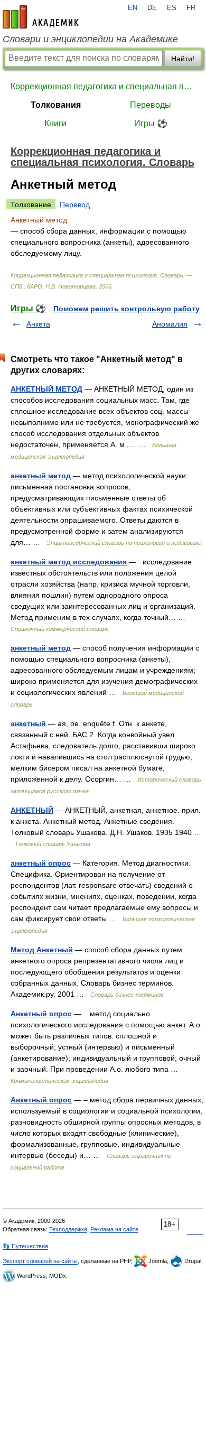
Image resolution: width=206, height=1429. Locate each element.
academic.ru (41, 17)
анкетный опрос (41, 863)
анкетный (28, 723)
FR (190, 8)
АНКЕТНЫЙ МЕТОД (46, 389)
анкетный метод (41, 475)
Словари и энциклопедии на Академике (90, 39)
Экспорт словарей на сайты (40, 1261)
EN (132, 8)
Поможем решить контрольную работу (126, 308)
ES (171, 8)
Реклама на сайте (114, 1229)
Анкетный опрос (41, 1013)
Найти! (182, 58)
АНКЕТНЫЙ (32, 810)
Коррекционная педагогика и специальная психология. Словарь (103, 86)
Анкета (38, 324)
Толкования (56, 104)
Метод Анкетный (42, 949)
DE (152, 8)
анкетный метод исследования (69, 562)
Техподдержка (68, 1229)
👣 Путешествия (25, 1246)
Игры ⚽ (150, 123)
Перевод (75, 204)
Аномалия (170, 324)
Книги (55, 123)
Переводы (150, 104)
